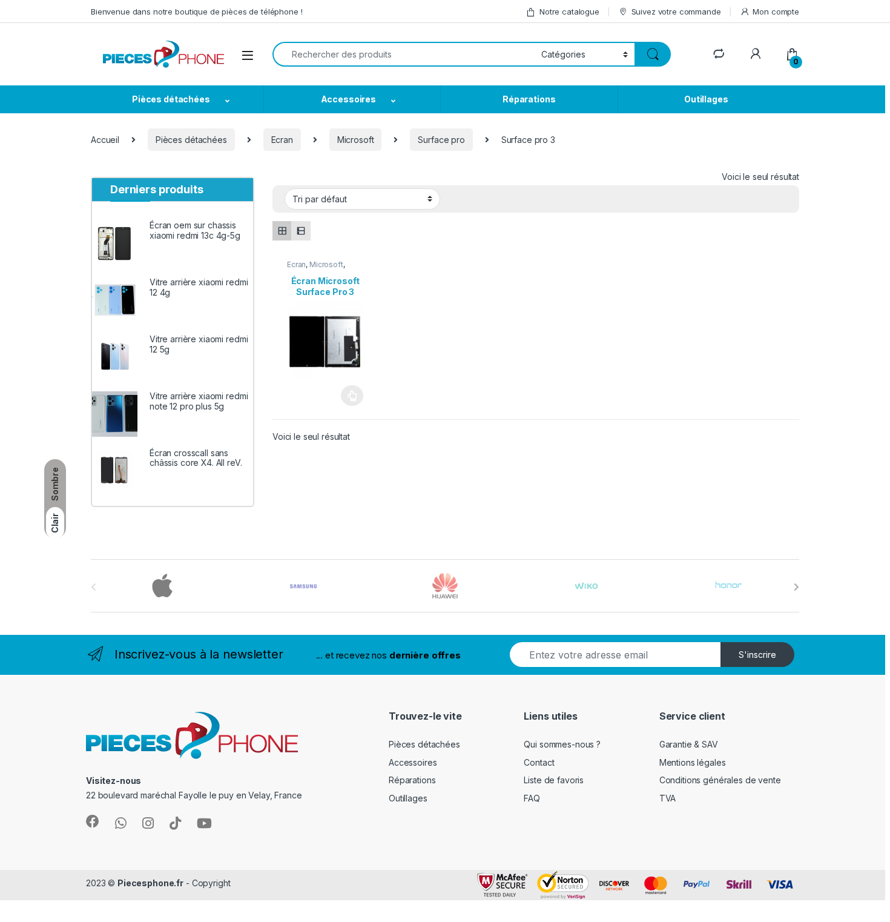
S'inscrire (757, 654)
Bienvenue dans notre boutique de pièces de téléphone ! (196, 11)
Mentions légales (692, 762)
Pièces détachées (171, 99)
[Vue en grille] (281, 230)
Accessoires (348, 99)
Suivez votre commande (676, 11)
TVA (667, 798)
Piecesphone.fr (150, 883)
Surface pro (441, 139)
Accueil (105, 139)
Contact (539, 762)
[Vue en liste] (300, 230)
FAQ (532, 798)
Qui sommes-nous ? (562, 744)
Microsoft (355, 139)
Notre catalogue (569, 11)
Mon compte (776, 11)
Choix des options (348, 395)
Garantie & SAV (688, 744)
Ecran (282, 139)
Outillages (706, 99)
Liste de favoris (554, 780)
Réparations (529, 99)
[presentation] (796, 587)
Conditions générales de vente (720, 780)
